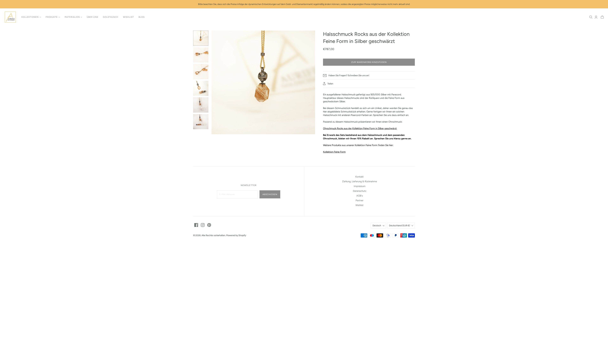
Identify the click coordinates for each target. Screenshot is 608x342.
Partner (359, 200)
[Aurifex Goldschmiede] (10, 17)
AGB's (359, 195)
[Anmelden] (596, 17)
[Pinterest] (209, 225)
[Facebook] (196, 225)
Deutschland (399, 225)
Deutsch (377, 225)
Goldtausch (110, 17)
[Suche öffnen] (590, 17)
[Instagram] (203, 225)
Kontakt (359, 176)
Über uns (92, 17)
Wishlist (128, 17)
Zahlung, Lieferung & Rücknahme (359, 181)
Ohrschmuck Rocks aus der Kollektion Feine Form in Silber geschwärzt (360, 128)
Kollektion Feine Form (334, 151)
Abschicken (270, 194)
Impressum (359, 186)
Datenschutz (359, 191)
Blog (142, 17)
